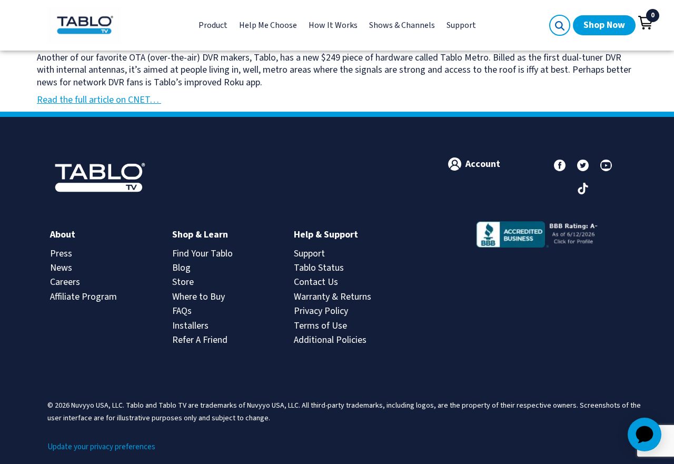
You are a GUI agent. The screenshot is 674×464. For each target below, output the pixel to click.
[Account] (454, 164)
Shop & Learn (200, 234)
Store (183, 282)
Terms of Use (320, 325)
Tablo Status (319, 267)
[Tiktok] (582, 188)
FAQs (182, 311)
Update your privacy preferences (101, 446)
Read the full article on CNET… (99, 99)
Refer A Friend (199, 340)
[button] (645, 22)
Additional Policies (330, 340)
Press (61, 253)
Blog (181, 267)
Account (482, 164)
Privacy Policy (321, 311)
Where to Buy (198, 296)
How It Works (333, 25)
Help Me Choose (268, 25)
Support (461, 25)
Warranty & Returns (332, 296)
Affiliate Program (83, 296)
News (61, 267)
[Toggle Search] (559, 25)
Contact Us (316, 282)
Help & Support (326, 234)
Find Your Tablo (202, 253)
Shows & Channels (402, 25)
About (62, 234)
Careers (65, 282)
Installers (190, 325)
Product (213, 25)
